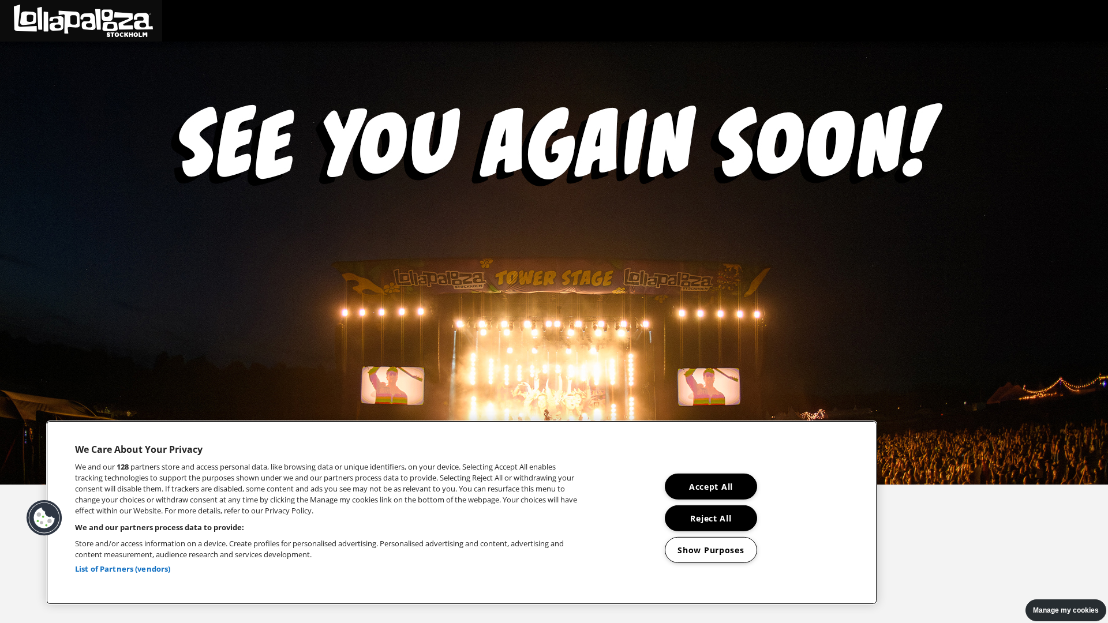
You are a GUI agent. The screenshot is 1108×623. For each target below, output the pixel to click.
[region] (461, 513)
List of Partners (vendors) (122, 569)
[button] (81, 21)
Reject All (710, 518)
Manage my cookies (1066, 610)
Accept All (711, 486)
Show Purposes (710, 549)
